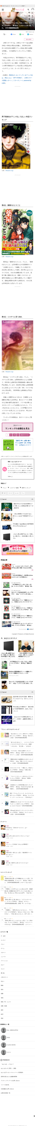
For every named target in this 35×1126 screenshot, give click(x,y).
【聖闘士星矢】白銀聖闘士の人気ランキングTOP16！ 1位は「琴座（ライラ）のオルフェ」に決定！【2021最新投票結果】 (21, 761)
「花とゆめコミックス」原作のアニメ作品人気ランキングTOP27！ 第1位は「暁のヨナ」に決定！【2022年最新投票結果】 (22, 735)
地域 (2, 997)
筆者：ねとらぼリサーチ (15, 461)
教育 (2, 1010)
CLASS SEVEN (11, 1045)
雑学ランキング (26, 488)
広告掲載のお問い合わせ (7, 1089)
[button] (34, 1116)
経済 (2, 1014)
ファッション (4, 960)
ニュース (3, 956)
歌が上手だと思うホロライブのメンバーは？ (18, 836)
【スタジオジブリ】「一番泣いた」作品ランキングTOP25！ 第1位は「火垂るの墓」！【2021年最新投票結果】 (21, 769)
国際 (2, 993)
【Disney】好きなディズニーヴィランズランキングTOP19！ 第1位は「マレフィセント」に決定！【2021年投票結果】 (22, 812)
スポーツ (3, 952)
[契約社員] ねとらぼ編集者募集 (9, 1076)
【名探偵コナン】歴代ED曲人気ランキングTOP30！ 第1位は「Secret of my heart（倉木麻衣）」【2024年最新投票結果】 (21, 786)
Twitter (9, 476)
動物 (2, 985)
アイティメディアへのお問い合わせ (10, 1080)
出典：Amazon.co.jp (30, 31)
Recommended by (23, 629)
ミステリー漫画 (14, 488)
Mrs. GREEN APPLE (12, 1030)
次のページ (24, 435)
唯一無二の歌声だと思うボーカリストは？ (17, 863)
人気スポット (4, 977)
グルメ (2, 944)
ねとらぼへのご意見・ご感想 (8, 1068)
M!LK (8, 1037)
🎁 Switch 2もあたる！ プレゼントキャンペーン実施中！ (13, 5)
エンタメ (3, 940)
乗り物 (2, 973)
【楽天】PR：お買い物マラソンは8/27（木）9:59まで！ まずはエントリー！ (23, 443)
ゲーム (2, 948)
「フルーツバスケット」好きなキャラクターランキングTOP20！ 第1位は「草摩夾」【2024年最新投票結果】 (21, 778)
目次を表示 (28, 39)
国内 (2, 989)
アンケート (3, 821)
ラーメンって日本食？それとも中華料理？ (17, 844)
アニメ (3, 20)
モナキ (9, 1052)
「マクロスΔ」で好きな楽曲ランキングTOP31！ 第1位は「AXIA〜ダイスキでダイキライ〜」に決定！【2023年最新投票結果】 (21, 752)
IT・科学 (3, 936)
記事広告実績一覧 (5, 1093)
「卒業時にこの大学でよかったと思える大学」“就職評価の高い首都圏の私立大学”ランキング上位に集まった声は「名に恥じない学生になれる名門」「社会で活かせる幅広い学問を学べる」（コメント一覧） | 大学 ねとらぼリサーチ (18, 893)
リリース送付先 (5, 1084)
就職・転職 (4, 1006)
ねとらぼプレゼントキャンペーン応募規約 (12, 1072)
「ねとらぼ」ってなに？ (7, 1064)
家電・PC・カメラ (6, 1002)
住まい (2, 981)
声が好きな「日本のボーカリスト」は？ (16, 827)
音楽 (2, 1018)
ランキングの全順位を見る (17, 428)
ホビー (2, 965)
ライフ (2, 969)
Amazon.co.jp (9, 170)
